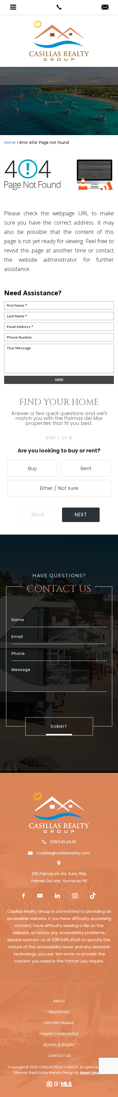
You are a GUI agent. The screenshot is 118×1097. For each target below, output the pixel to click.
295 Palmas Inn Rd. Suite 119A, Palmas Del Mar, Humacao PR (59, 877)
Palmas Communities (59, 1033)
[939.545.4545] (59, 7)
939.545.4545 (63, 842)
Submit (59, 726)
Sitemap (20, 1072)
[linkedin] (57, 896)
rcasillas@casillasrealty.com (63, 853)
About (59, 1001)
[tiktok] (93, 896)
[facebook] (23, 896)
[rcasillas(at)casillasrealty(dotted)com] (105, 7)
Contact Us (59, 1055)
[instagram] (75, 896)
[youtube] (40, 896)
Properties (59, 1012)
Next (81, 514)
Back (38, 514)
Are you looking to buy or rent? (59, 450)
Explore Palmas (59, 1023)
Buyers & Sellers (59, 1044)
